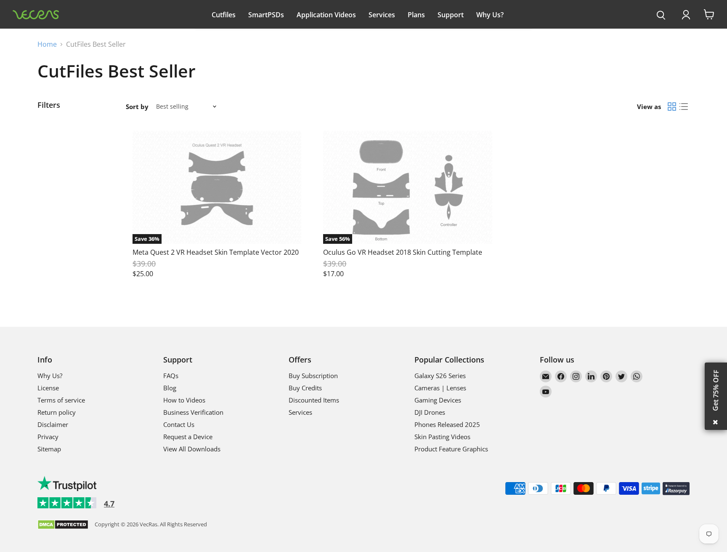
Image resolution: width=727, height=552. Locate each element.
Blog (169, 388)
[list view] (684, 106)
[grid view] (672, 106)
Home (47, 44)
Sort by (137, 106)
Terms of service (61, 400)
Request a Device (187, 436)
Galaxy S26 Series (440, 375)
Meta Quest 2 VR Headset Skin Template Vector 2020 (216, 252)
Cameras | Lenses (440, 388)
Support (451, 14)
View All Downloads (191, 449)
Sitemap (49, 449)
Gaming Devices (437, 400)
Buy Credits (305, 388)
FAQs (170, 375)
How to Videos (184, 400)
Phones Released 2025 (447, 424)
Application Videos (326, 14)
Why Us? (490, 14)
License (48, 388)
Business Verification (193, 412)
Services (382, 14)
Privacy (47, 436)
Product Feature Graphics (451, 449)
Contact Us (178, 424)
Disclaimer (52, 424)
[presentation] (661, 16)
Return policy (56, 412)
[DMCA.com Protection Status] (62, 525)
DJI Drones (429, 412)
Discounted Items (314, 400)
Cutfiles (224, 14)
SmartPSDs (266, 14)
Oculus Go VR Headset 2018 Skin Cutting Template (402, 252)
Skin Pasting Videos (442, 436)
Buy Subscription (313, 375)
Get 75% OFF (716, 390)
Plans (416, 14)
